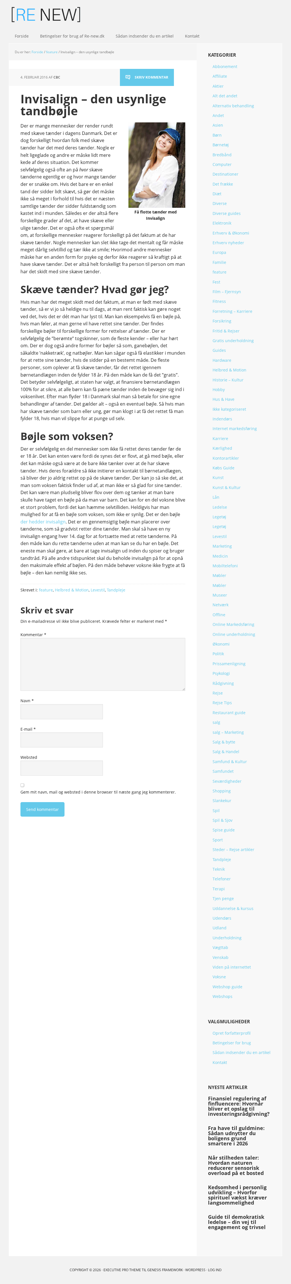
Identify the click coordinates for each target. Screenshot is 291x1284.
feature (46, 590)
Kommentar (33, 634)
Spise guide (224, 830)
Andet (218, 115)
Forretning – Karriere (232, 311)
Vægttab (220, 947)
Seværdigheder (227, 781)
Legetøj (219, 516)
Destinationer (225, 174)
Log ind (215, 1269)
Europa (219, 252)
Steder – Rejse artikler (233, 849)
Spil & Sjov (222, 820)
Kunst (218, 477)
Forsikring (222, 321)
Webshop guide (227, 986)
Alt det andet (225, 95)
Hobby (219, 389)
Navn (27, 700)
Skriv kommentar (151, 77)
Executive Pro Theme (122, 1269)
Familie (219, 262)
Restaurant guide (229, 712)
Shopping (222, 791)
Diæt (217, 193)
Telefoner (222, 879)
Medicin (220, 556)
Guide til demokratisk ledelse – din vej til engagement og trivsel (237, 1221)
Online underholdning (234, 634)
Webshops (222, 996)
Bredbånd (222, 154)
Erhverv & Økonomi (231, 233)
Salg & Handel (226, 751)
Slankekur (222, 800)
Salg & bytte (224, 742)
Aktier (218, 86)
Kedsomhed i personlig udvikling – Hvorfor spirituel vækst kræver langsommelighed (237, 1195)
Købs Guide (223, 468)
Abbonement (225, 66)
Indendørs (222, 419)
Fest (216, 282)
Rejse (218, 693)
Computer (222, 164)
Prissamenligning (229, 663)
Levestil (98, 590)
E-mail (28, 729)
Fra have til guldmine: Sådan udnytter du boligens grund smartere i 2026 (236, 1136)
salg (216, 722)
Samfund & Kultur (230, 761)
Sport (218, 840)
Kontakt (220, 1062)
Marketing (222, 546)
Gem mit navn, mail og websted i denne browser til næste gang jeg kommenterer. (98, 792)
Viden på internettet (232, 967)
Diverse (220, 203)
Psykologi (221, 673)
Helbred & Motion (72, 590)
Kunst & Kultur (227, 487)
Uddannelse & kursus (233, 908)
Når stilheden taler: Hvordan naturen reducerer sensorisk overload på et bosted (236, 1165)
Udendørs (222, 918)
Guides (219, 350)
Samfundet (223, 771)
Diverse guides (227, 213)
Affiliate (220, 76)
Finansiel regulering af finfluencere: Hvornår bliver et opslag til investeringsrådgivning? (239, 1106)
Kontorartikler (226, 458)
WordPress (195, 1269)
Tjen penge (223, 898)
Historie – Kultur (228, 380)
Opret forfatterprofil (232, 1033)
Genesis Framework (165, 1269)
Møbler (219, 575)
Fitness (219, 301)
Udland (219, 927)
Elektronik (222, 223)
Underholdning (227, 937)
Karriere (220, 438)
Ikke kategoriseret (229, 409)
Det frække (223, 184)
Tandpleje (116, 590)
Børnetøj (221, 144)
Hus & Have (223, 399)
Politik (218, 653)
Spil (216, 810)
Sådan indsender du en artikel (242, 1052)
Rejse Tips (222, 702)
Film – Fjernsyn (227, 291)
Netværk (220, 604)
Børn (217, 135)
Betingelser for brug (232, 1042)
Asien (218, 125)
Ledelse (220, 507)
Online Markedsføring (233, 624)
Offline (219, 614)
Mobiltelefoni (225, 565)
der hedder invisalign (43, 522)
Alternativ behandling (233, 105)
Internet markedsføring (235, 428)
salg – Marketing (228, 732)
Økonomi (221, 644)
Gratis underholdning (233, 340)
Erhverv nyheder (228, 242)
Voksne (219, 976)
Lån (216, 497)
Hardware (222, 360)
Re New (46, 14)
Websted (28, 757)
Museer (220, 595)
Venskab (220, 957)
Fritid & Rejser (226, 331)
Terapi (219, 888)
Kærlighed (222, 448)
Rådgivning (223, 683)
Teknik (219, 869)
